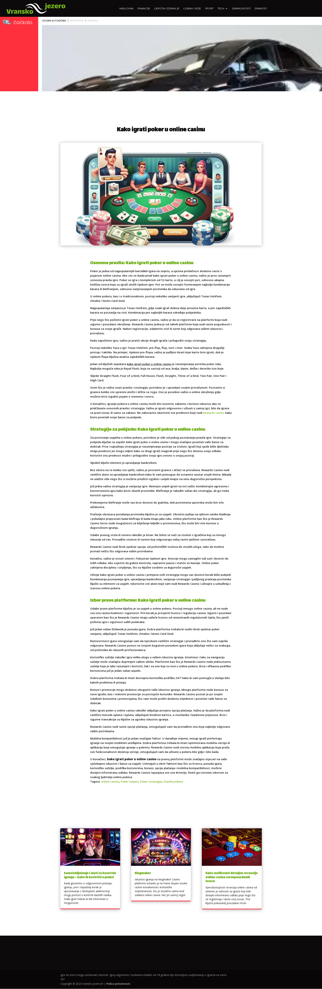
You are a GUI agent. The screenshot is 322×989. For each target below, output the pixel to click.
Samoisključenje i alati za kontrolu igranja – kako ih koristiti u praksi (90, 875)
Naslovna (126, 8)
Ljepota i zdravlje (166, 8)
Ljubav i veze (192, 8)
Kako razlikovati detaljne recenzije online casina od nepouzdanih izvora (232, 877)
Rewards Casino (214, 413)
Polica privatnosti (118, 983)
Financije (144, 8)
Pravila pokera (173, 781)
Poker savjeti (129, 781)
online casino (110, 781)
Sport (209, 8)
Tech (221, 8)
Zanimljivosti (241, 8)
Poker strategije (151, 781)
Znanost (261, 8)
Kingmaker (143, 873)
